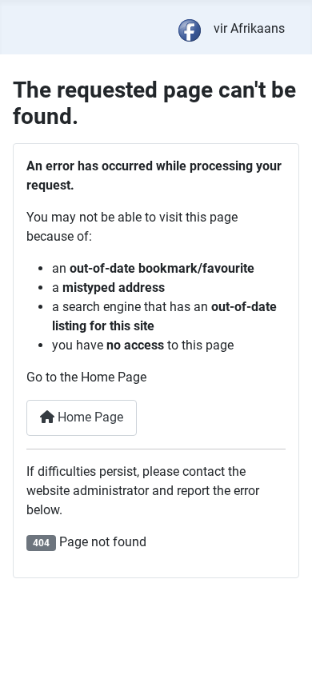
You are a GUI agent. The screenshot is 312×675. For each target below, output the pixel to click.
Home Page (88, 417)
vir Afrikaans (249, 28)
